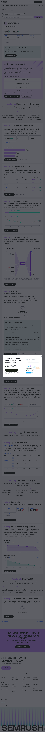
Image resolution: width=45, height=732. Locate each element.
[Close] (41, 356)
